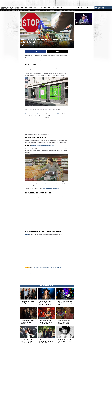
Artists (30, 7)
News (26, 7)
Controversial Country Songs (72, 10)
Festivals (63, 7)
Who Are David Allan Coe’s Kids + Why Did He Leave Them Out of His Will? (65, 341)
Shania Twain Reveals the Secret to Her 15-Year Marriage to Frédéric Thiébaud (28, 341)
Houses (53, 7)
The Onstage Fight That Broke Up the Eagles (28, 302)
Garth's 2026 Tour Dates (60, 10)
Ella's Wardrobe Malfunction (48, 10)
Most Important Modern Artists (12, 10)
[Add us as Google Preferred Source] (81, 7)
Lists (49, 7)
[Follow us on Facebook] (90, 7)
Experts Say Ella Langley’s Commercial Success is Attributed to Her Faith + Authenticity (45, 303)
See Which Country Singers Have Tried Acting (83, 23)
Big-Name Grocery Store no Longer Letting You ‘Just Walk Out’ (47, 267)
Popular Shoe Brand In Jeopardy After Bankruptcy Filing (42, 145)
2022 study (59, 113)
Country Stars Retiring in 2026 (25, 10)
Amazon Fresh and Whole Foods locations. (51, 188)
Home (22, 7)
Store (45, 7)
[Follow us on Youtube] (87, 7)
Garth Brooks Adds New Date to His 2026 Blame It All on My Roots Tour (65, 303)
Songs (58, 7)
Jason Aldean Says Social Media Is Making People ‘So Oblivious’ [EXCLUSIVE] (45, 322)
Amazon (31, 271)
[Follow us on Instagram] (84, 7)
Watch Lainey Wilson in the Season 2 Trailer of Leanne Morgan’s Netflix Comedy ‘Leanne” (64, 322)
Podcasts (40, 7)
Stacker (27, 234)
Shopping (35, 271)
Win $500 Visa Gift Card (37, 10)
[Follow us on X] (93, 7)
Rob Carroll (25, 44)
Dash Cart (45, 183)
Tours (35, 7)
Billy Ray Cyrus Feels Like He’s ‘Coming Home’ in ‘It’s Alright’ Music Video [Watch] (46, 341)
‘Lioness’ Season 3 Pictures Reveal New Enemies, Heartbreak (27, 322)
